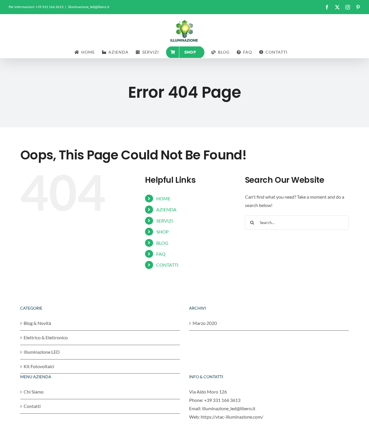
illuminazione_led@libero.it (88, 7)
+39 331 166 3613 (222, 400)
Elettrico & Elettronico (46, 337)
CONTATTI (167, 265)
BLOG (162, 243)
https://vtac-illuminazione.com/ (232, 416)
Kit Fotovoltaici (39, 366)
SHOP (162, 231)
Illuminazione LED (42, 352)
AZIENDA (166, 209)
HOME (163, 198)
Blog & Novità (37, 323)
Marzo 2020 (205, 323)
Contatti (32, 406)
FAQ (160, 254)
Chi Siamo (34, 391)
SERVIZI (164, 220)
